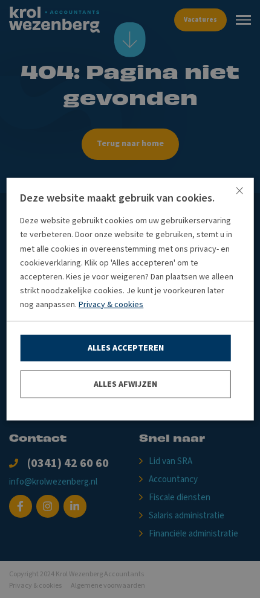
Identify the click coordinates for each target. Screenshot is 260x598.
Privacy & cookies (111, 305)
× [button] (239, 191)
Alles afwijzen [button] (125, 384)
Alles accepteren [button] (126, 348)
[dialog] (130, 299)
